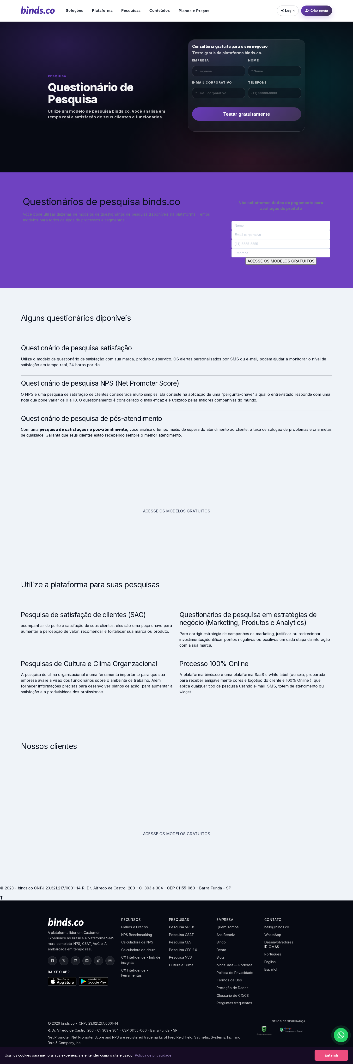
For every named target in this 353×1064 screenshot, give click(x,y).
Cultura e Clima (181, 965)
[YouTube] (86, 960)
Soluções (74, 10)
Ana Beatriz (226, 935)
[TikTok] (98, 960)
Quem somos (228, 927)
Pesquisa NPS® (181, 927)
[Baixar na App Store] (62, 981)
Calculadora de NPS (137, 942)
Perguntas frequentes (234, 1003)
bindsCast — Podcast (234, 965)
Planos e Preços (194, 11)
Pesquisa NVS (180, 957)
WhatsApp (272, 935)
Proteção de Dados (233, 988)
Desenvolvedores (278, 942)
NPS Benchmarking (136, 935)
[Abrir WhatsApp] (341, 1035)
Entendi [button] (331, 1055)
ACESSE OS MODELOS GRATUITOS (176, 511)
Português (272, 954)
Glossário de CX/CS (233, 995)
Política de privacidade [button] (153, 1055)
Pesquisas (131, 10)
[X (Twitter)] (63, 960)
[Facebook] (52, 960)
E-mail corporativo (212, 82)
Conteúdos (159, 10)
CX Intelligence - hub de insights (140, 960)
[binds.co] (38, 10)
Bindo (221, 942)
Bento (221, 950)
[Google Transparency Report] (289, 1030)
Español (270, 969)
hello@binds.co (276, 927)
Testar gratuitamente (246, 114)
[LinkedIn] (75, 960)
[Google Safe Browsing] (264, 1030)
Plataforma (102, 10)
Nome (253, 60)
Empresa (200, 60)
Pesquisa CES (180, 942)
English (270, 962)
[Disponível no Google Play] (94, 981)
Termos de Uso (229, 980)
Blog (220, 957)
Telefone (257, 82)
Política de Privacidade (235, 973)
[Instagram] (110, 960)
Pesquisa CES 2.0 (183, 950)
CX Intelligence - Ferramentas (134, 973)
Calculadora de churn (138, 950)
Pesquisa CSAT (181, 935)
